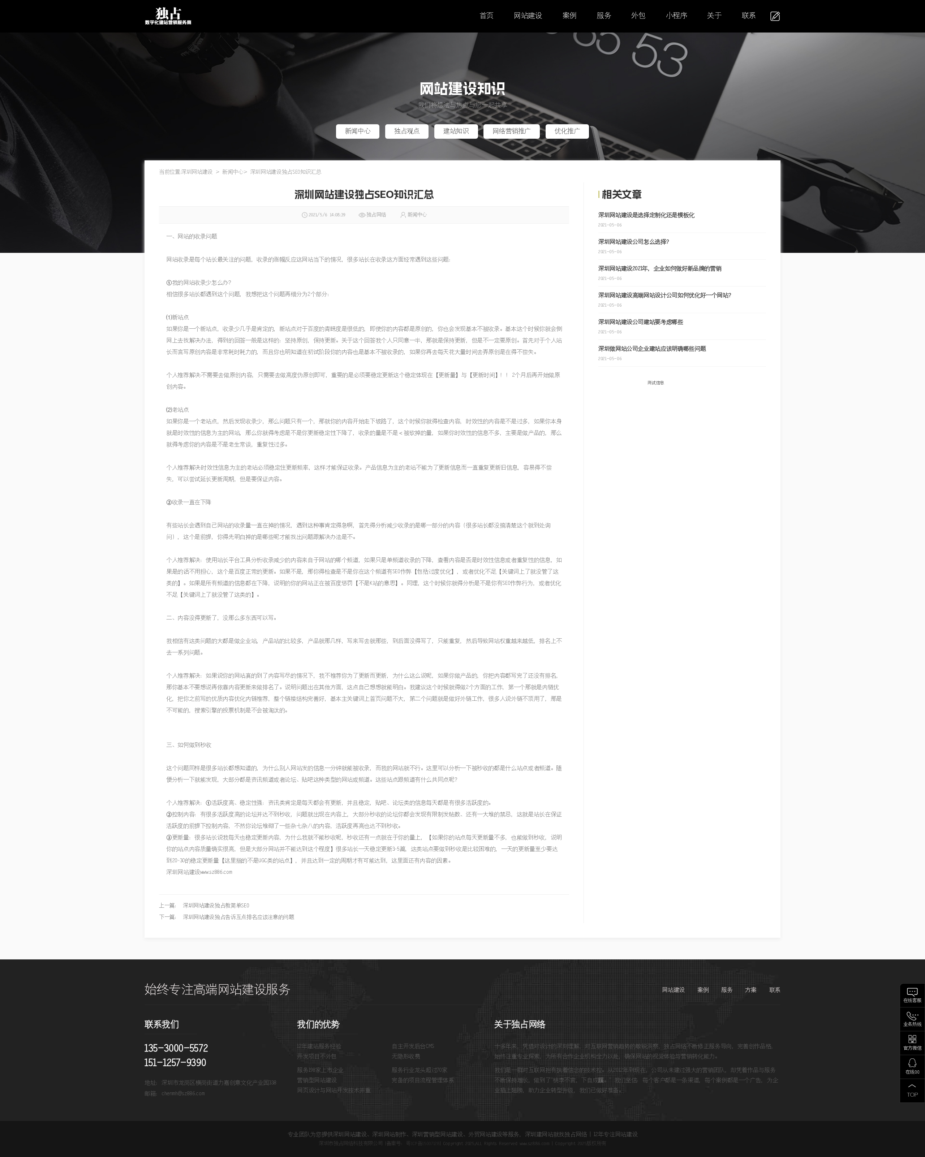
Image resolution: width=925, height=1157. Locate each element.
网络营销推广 (511, 131)
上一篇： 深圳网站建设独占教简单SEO (204, 906)
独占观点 (407, 131)
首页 (486, 16)
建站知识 (456, 131)
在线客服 (912, 1000)
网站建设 (528, 16)
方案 (750, 990)
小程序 (676, 16)
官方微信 (912, 1048)
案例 (570, 16)
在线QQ (912, 1072)
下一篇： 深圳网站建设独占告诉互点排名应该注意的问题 (226, 917)
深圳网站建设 (197, 172)
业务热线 (912, 1024)
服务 (604, 16)
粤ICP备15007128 (422, 1144)
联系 (749, 16)
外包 (638, 16)
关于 (714, 16)
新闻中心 (358, 131)
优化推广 (567, 131)
